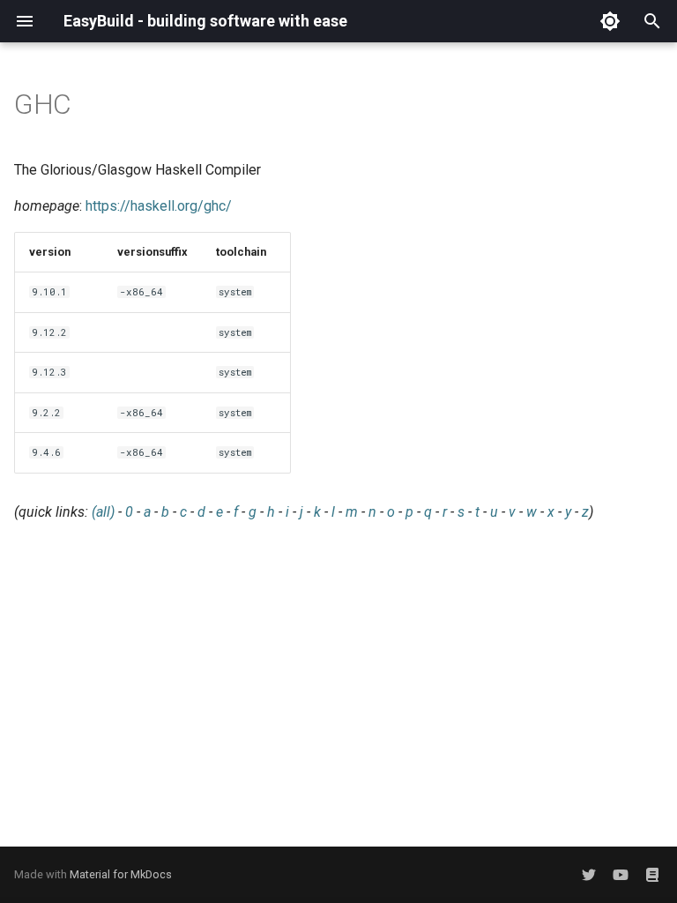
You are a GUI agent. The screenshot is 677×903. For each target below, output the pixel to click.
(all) (103, 512)
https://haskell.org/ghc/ (159, 206)
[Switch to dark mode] (610, 21)
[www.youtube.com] (620, 875)
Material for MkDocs (121, 874)
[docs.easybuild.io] (652, 875)
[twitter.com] (589, 875)
